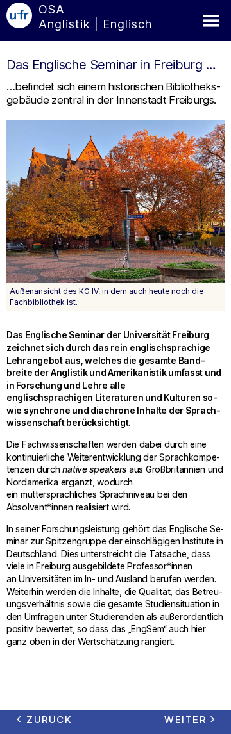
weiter (185, 720)
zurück (49, 720)
